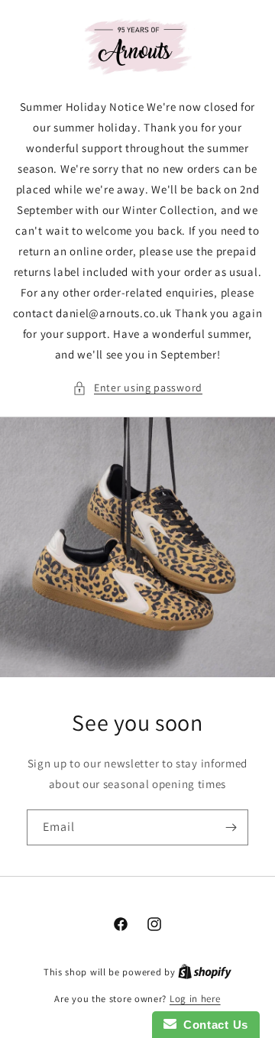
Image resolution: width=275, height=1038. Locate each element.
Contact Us (212, 1024)
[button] (137, 387)
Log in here (195, 998)
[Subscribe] (230, 827)
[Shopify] (204, 971)
